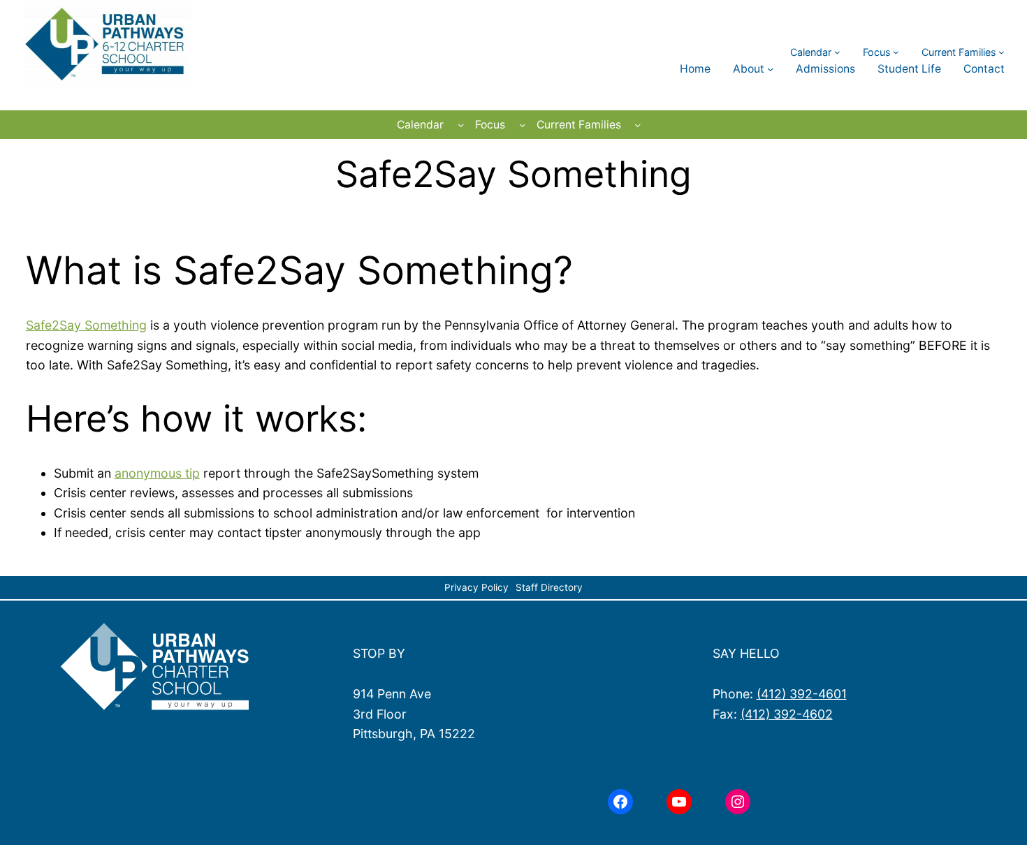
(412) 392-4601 (802, 693)
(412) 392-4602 (787, 714)
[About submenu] (770, 69)
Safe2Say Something (86, 325)
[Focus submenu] (896, 52)
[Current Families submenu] (1001, 52)
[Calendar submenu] (837, 52)
